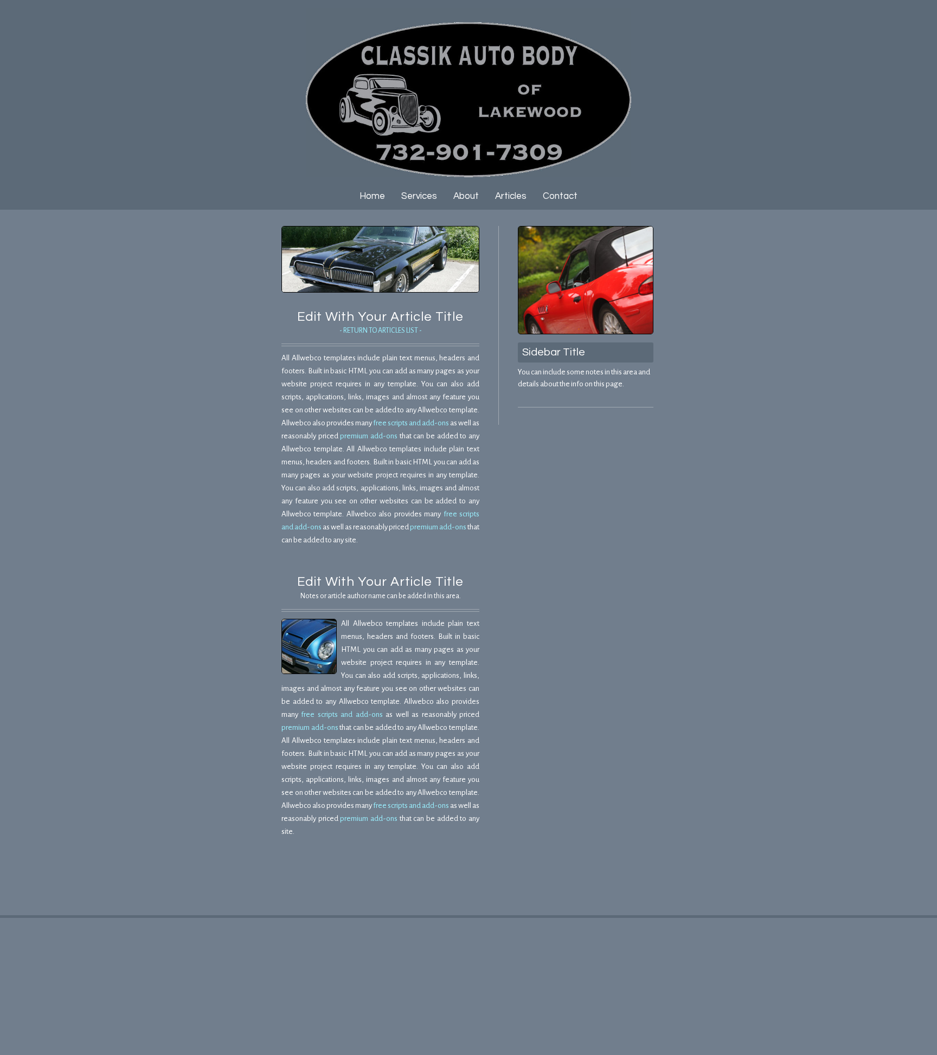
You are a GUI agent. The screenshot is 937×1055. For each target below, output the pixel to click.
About (466, 196)
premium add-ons (368, 436)
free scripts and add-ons (411, 423)
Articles (511, 196)
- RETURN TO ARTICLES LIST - (380, 330)
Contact (560, 196)
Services (419, 196)
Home (372, 196)
